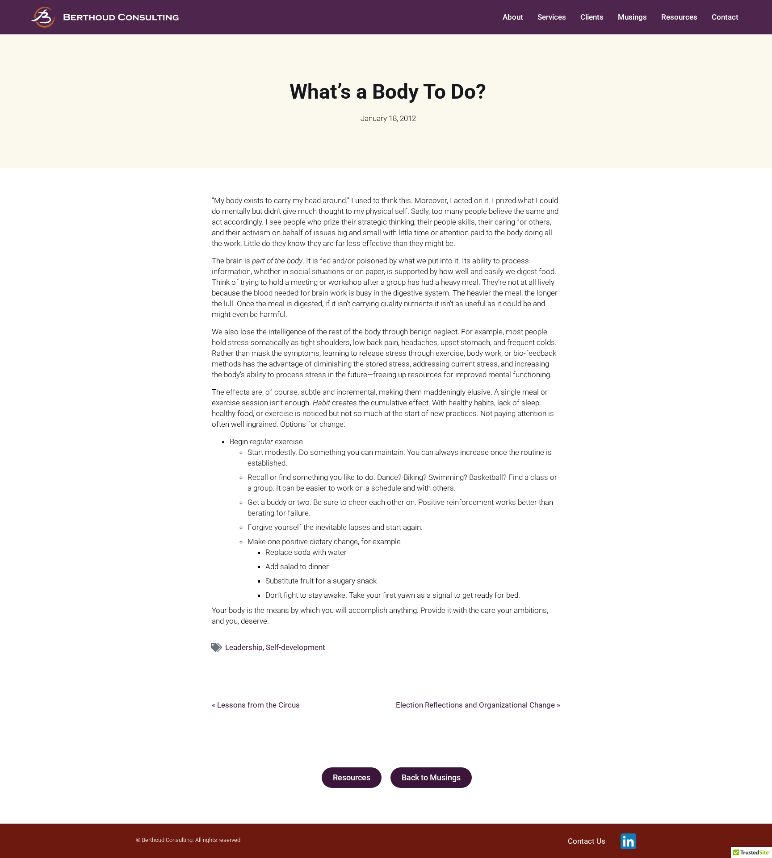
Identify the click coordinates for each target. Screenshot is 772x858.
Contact (725, 16)
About (513, 16)
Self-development (295, 647)
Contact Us (586, 841)
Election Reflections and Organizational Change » (478, 704)
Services (551, 16)
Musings (632, 16)
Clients (592, 16)
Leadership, (245, 647)
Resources (679, 16)
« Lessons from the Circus (256, 704)
